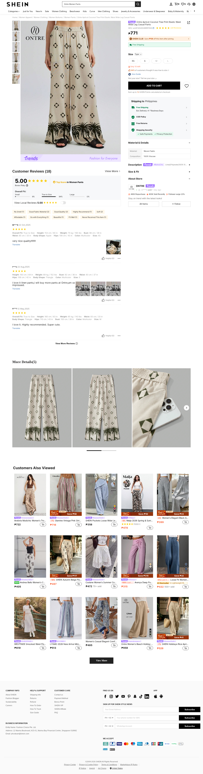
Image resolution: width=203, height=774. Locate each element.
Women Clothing (40, 17)
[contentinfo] (151, 744)
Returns (33, 698)
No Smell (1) (19, 212)
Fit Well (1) (73, 217)
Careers (9, 705)
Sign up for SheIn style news (117, 704)
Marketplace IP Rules (128, 765)
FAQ (56, 713)
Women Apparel (25, 17)
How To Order (35, 705)
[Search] (138, 4)
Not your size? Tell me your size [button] (141, 78)
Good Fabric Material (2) (39, 212)
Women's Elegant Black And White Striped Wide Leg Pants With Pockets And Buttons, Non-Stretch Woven (173, 518)
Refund (33, 702)
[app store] (156, 698)
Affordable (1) (19, 217)
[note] (66, 513)
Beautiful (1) (59, 217)
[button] (189, 4)
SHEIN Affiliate (60, 709)
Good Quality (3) (61, 212)
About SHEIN (11, 695)
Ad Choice (102, 768)
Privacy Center (70, 765)
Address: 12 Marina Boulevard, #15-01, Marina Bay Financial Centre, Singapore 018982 (41, 731)
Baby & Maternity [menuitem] (176, 11)
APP (155, 691)
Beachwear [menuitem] (75, 11)
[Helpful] (103, 258)
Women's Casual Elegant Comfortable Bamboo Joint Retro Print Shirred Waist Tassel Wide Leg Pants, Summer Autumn (101, 641)
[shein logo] (17, 4)
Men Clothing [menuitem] (104, 11)
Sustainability (11, 702)
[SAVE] (187, 86)
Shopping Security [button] (144, 130)
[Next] (186, 407)
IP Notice (82, 768)
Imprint (92, 768)
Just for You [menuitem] (28, 11)
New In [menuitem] (39, 11)
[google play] (161, 698)
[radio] (133, 61)
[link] (176, 4)
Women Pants (69, 17)
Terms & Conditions (109, 765)
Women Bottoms (55, 17)
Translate (16, 245)
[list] (127, 696)
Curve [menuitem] (92, 11)
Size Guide (34, 713)
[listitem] (30, 502)
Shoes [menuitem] (115, 11)
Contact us (58, 695)
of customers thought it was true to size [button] (149, 70)
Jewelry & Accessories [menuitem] (130, 11)
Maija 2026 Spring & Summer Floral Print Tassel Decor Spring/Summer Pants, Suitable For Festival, (137, 520)
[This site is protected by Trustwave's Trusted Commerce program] (105, 749)
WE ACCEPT (108, 739)
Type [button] (137, 54)
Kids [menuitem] (85, 11)
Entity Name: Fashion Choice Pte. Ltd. (21, 727)
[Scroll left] (191, 11)
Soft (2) (100, 212)
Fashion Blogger (12, 698)
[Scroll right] (194, 11)
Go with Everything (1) (39, 217)
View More (101, 660)
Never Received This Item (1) (94, 217)
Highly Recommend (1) (82, 212)
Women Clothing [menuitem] (59, 11)
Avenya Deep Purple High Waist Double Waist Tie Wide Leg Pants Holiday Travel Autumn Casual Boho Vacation (137, 582)
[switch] (63, 202)
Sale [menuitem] (47, 11)
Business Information (17, 723)
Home (14, 17)
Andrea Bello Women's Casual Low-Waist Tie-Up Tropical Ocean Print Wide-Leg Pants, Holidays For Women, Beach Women (30, 582)
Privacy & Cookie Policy (88, 765)
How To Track (35, 709)
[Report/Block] (119, 258)
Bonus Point (59, 702)
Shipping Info (35, 695)
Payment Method (61, 698)
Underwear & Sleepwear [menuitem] (154, 11)
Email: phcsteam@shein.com (17, 734)
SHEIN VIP (58, 705)
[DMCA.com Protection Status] (112, 749)
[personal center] (171, 4)
